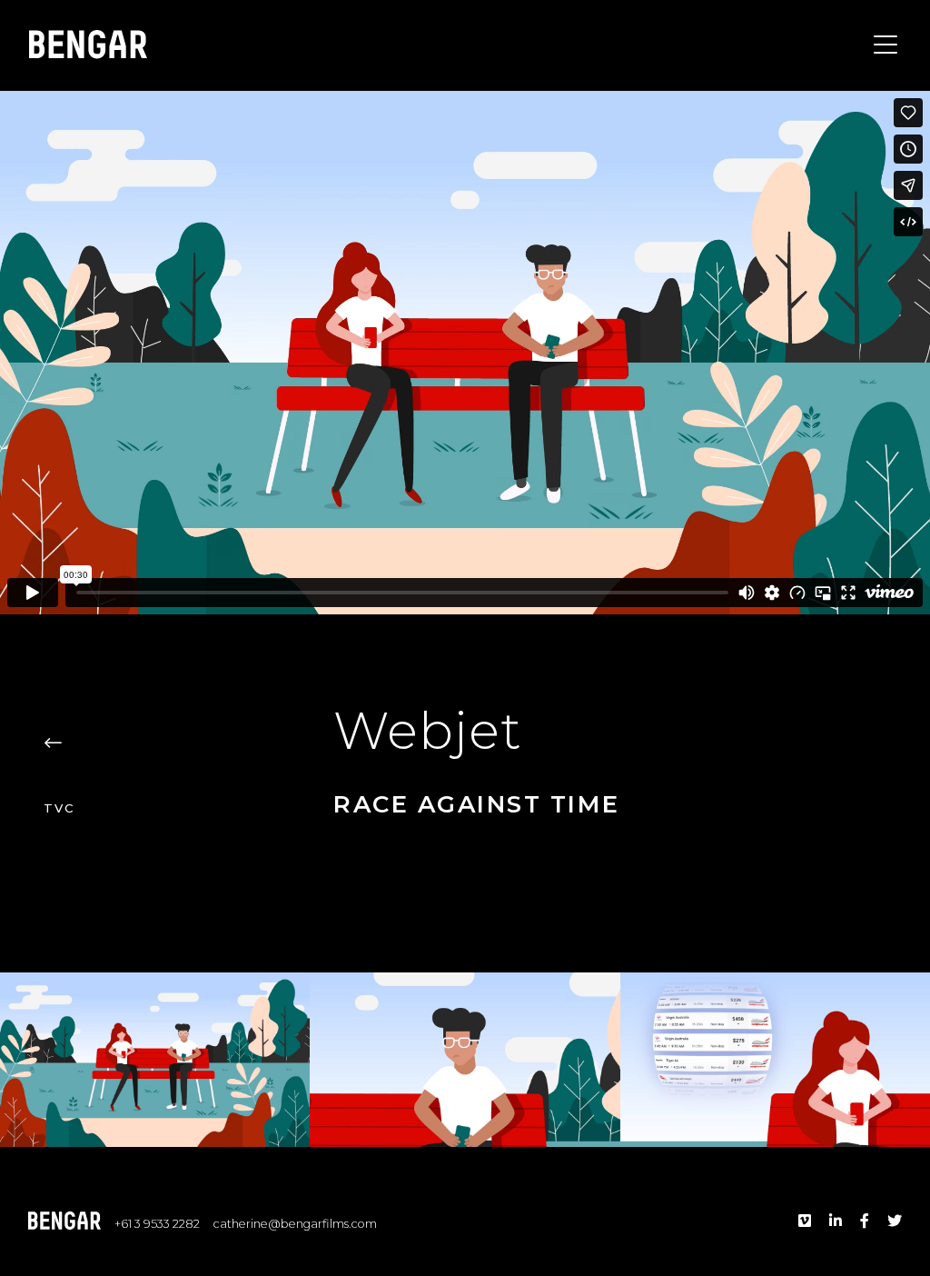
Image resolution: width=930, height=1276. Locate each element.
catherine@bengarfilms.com (295, 1224)
